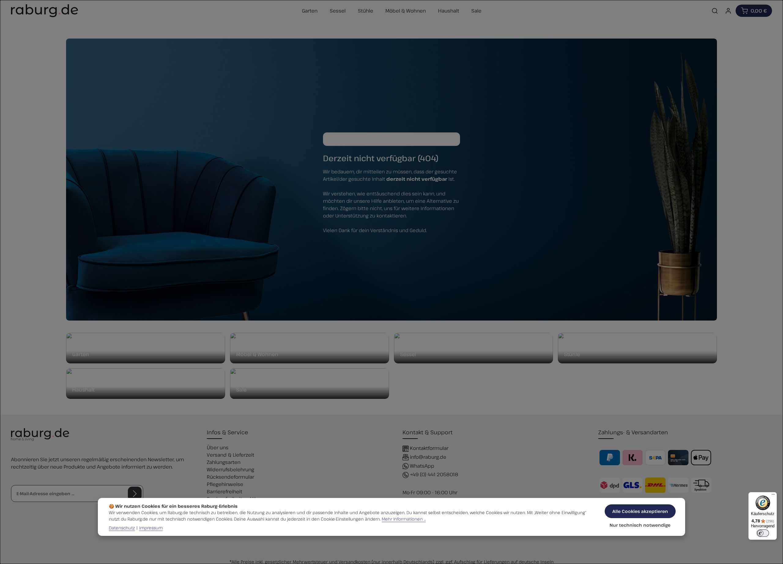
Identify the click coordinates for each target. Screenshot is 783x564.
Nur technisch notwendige (640, 525)
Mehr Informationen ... (404, 519)
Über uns (217, 447)
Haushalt (83, 389)
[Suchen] (715, 11)
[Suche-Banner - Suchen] (453, 139)
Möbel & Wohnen (257, 354)
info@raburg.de (428, 457)
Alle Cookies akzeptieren (640, 511)
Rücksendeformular (230, 476)
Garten (80, 354)
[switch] (763, 533)
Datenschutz (122, 528)
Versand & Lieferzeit (230, 454)
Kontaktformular (429, 448)
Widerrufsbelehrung (230, 469)
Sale (241, 389)
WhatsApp (422, 465)
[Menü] (773, 495)
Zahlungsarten (223, 462)
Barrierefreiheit (224, 491)
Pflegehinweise (225, 484)
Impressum (151, 528)
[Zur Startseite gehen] (44, 10)
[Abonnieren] (135, 493)
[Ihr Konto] (728, 11)
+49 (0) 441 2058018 (434, 474)
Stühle (572, 354)
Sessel (408, 354)
